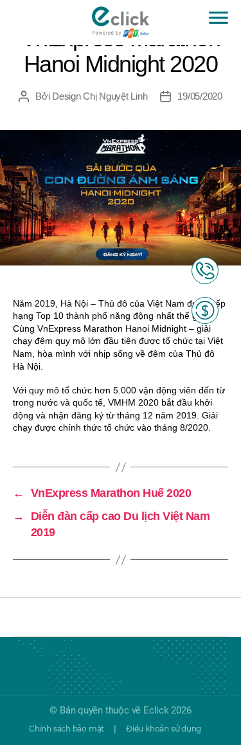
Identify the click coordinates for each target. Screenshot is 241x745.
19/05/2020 (199, 96)
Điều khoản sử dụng (163, 728)
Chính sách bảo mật (66, 728)
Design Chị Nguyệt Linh (99, 96)
